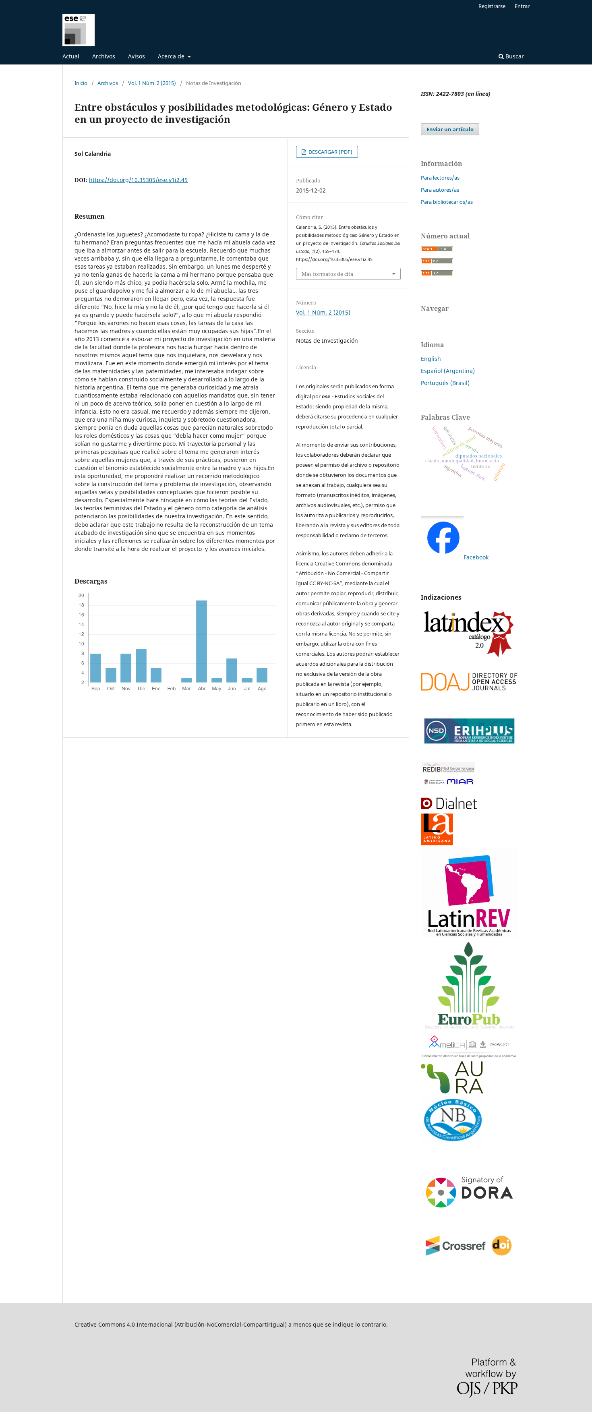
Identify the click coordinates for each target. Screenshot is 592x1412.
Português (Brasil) (445, 383)
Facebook (476, 557)
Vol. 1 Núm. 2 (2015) (152, 83)
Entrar (522, 6)
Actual (70, 56)
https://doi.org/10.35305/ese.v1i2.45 (138, 180)
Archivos (103, 56)
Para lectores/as (440, 177)
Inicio (81, 83)
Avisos (136, 56)
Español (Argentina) (448, 371)
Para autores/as (440, 189)
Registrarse (491, 6)
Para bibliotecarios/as (447, 201)
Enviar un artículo (450, 129)
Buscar (514, 56)
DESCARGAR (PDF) (329, 151)
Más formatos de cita (327, 273)
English (431, 358)
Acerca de (172, 56)
